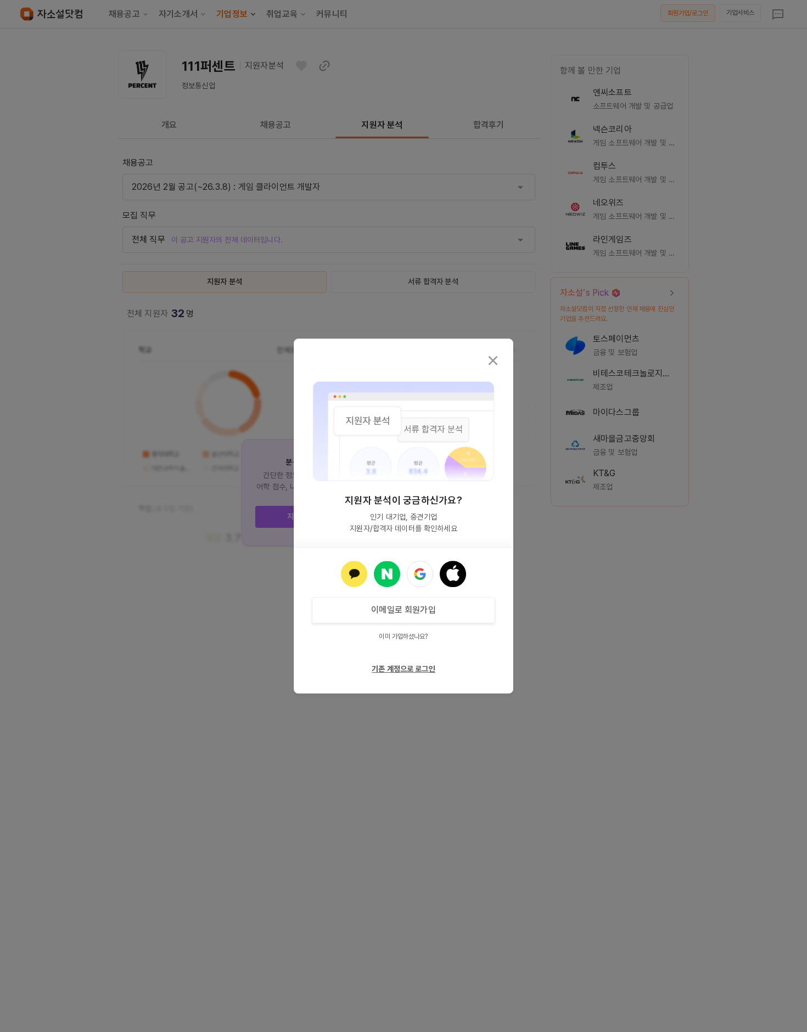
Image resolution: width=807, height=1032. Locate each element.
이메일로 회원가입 (403, 610)
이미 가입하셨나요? (403, 636)
